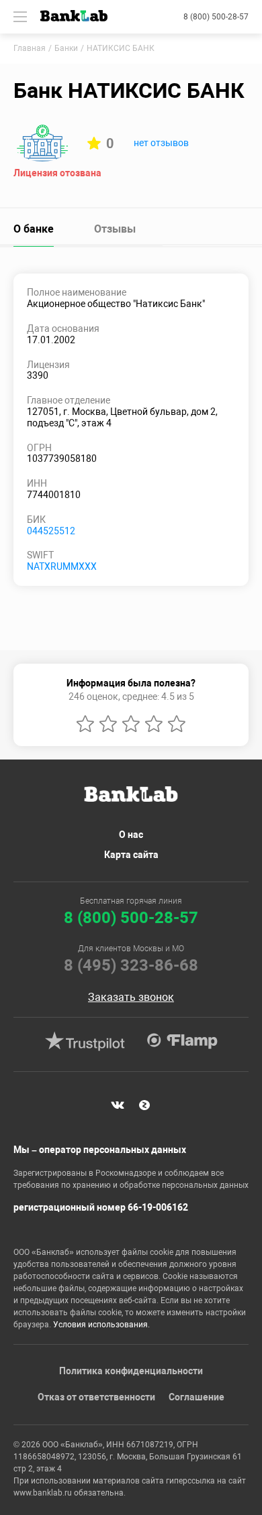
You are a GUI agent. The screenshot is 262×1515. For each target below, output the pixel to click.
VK (117, 1105)
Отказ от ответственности (96, 1397)
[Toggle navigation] (20, 16)
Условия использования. (101, 1324)
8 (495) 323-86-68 (131, 965)
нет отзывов (161, 142)
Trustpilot (85, 1041)
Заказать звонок (131, 997)
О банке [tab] (33, 229)
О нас (131, 834)
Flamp (182, 1041)
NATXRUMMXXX (62, 566)
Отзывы (115, 229)
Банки (66, 48)
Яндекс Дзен (144, 1105)
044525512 (51, 531)
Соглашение (196, 1397)
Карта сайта (131, 854)
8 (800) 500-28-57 (216, 16)
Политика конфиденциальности (131, 1371)
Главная (29, 48)
